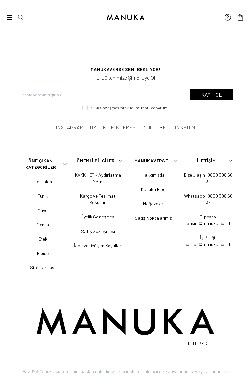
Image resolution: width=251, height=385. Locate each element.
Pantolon (43, 181)
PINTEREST (125, 127)
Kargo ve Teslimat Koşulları (98, 199)
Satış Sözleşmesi (98, 231)
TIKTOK (97, 127)
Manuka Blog (153, 189)
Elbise (43, 253)
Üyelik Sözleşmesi (98, 216)
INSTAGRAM (70, 127)
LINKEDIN (183, 127)
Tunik (43, 196)
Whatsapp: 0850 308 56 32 (208, 199)
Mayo (43, 210)
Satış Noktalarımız (153, 218)
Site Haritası (42, 267)
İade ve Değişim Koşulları (98, 245)
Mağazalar (153, 203)
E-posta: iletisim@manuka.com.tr (208, 220)
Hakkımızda (153, 175)
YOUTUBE (155, 127)
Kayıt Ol (211, 94)
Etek (42, 239)
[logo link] (125, 17)
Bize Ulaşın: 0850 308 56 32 (208, 178)
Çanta (43, 224)
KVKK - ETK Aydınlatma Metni (98, 178)
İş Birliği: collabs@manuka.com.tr (208, 241)
